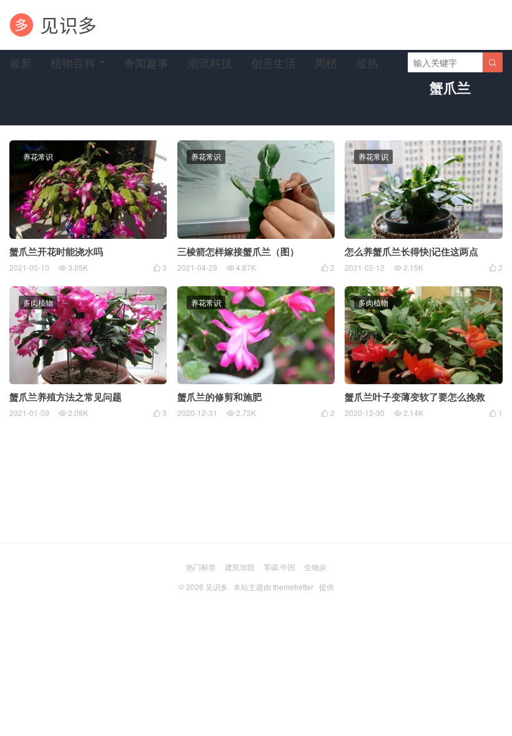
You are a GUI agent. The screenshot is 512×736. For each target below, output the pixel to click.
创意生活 (273, 62)
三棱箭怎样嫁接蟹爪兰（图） (238, 251)
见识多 (216, 586)
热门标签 (201, 566)
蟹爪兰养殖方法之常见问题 (65, 397)
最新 (20, 62)
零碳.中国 (279, 566)
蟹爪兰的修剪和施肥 (219, 397)
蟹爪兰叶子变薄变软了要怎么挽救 (415, 397)
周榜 (326, 62)
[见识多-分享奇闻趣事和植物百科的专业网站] (53, 24)
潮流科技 (209, 62)
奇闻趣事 (146, 62)
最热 (367, 62)
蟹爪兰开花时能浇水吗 (56, 251)
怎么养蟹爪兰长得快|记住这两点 (411, 251)
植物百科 (73, 62)
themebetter (293, 586)
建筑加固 (240, 566)
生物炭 (315, 566)
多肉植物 (38, 302)
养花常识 (38, 156)
